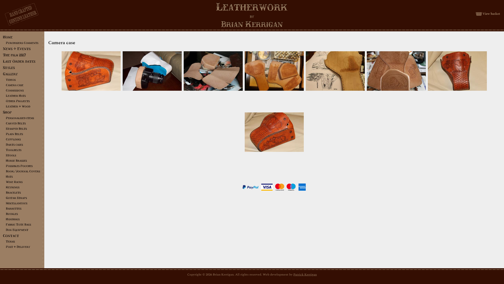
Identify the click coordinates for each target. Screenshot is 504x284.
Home (8, 37)
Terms (10, 241)
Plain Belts (14, 134)
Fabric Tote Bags (18, 224)
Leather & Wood (18, 106)
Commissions (15, 90)
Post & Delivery (18, 247)
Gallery (10, 73)
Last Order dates (19, 61)
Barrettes (13, 208)
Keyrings (12, 187)
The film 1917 (14, 54)
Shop (7, 112)
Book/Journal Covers (23, 171)
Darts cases (14, 145)
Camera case (14, 85)
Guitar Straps (16, 198)
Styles (9, 67)
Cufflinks (13, 139)
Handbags (13, 219)
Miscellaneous (16, 203)
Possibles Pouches (19, 166)
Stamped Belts (16, 129)
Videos (11, 80)
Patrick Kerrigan (305, 274)
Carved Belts (16, 123)
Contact (11, 235)
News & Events (17, 48)
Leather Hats (16, 96)
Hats (9, 176)
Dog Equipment (17, 230)
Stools (11, 155)
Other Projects (18, 101)
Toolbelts (13, 150)
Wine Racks (14, 182)
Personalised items (20, 118)
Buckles (12, 214)
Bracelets (13, 192)
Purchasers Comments (22, 43)
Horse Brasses (16, 161)
